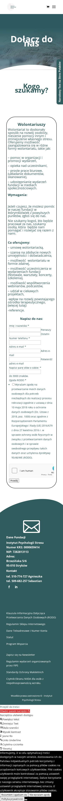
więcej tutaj (17, 305)
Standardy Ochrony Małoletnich (25, 672)
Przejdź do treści (9, 707)
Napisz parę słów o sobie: (25, 367)
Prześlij (14, 480)
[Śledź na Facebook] (9, 587)
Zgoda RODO (17, 380)
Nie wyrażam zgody (40, 794)
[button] (15, 711)
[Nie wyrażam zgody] (25, 799)
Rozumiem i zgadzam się (14, 794)
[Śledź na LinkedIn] (16, 587)
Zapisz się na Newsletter (20, 654)
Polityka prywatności (12, 798)
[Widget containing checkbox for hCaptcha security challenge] (31, 470)
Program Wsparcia (17, 644)
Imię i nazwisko (19, 325)
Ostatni (45, 334)
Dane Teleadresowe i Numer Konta (26, 630)
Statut (9, 637)
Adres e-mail (17, 346)
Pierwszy (46, 329)
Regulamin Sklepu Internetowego (25, 624)
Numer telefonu (19, 338)
